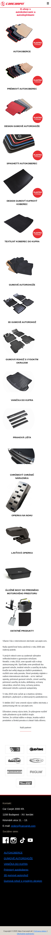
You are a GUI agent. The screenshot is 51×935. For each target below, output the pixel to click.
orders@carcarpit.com (23, 826)
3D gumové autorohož (16, 875)
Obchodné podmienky (25, 934)
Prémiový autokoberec (16, 869)
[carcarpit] (13, 4)
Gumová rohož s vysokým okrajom (23, 881)
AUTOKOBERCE (13, 852)
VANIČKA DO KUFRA (16, 864)
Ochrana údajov (40, 931)
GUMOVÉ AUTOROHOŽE (18, 858)
